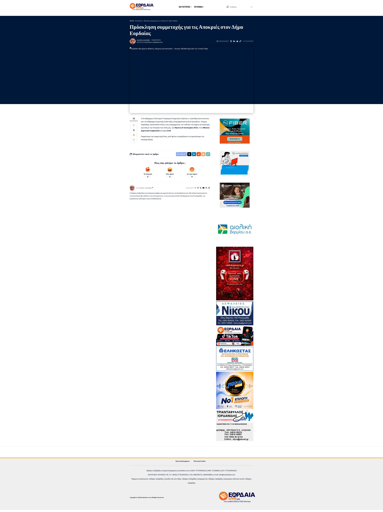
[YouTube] (203, 188)
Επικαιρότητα (138, 21)
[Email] (133, 134)
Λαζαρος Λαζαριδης (143, 40)
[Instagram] (206, 188)
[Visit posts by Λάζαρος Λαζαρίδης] (133, 41)
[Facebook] (198, 188)
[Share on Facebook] (133, 125)
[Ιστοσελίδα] (195, 188)
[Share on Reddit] (237, 41)
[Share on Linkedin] (234, 41)
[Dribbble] (209, 188)
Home (132, 21)
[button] (240, 41)
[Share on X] (231, 41)
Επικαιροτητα (156, 40)
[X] (200, 188)
